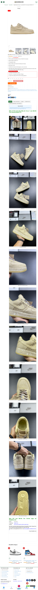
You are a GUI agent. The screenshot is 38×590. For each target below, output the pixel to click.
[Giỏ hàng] (36, 2)
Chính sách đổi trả (4, 575)
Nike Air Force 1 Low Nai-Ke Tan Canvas (17, 90)
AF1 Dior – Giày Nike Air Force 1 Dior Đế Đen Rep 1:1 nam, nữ (15, 561)
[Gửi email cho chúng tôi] (34, 580)
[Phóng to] (9, 46)
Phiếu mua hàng (16, 569)
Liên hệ (15, 576)
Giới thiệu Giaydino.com (17, 571)
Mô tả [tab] (10, 101)
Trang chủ (6, 4)
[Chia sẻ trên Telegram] (15, 97)
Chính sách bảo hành (5, 576)
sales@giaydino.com (4, 583)
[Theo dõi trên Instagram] (30, 580)
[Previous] (8, 556)
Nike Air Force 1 (16, 88)
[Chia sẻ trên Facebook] (8, 97)
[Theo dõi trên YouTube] (27, 583)
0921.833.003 (15, 581)
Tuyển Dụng (16, 572)
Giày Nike (10, 4)
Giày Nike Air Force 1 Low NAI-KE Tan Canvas (26, 89)
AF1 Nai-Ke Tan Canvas (16, 89)
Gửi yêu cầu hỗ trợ (4, 572)
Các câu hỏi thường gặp (5, 571)
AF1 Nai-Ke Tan (11, 89)
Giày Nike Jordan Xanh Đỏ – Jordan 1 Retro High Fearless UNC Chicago (30, 561)
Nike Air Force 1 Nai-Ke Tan (27, 90)
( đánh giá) (15, 56)
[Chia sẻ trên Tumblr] (13, 97)
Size (8, 78)
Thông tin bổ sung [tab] (16, 101)
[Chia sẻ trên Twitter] (10, 97)
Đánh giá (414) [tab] (27, 101)
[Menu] (1, 2)
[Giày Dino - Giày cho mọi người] (19, 2)
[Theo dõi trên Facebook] (27, 580)
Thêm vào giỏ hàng (18, 80)
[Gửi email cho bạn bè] (12, 97)
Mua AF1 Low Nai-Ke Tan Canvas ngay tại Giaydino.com (18, 108)
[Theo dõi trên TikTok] (32, 580)
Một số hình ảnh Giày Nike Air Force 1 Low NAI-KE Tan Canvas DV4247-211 (20, 107)
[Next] (37, 556)
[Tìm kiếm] (4, 2)
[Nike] (9, 95)
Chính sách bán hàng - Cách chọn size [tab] (15, 103)
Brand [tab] (22, 101)
